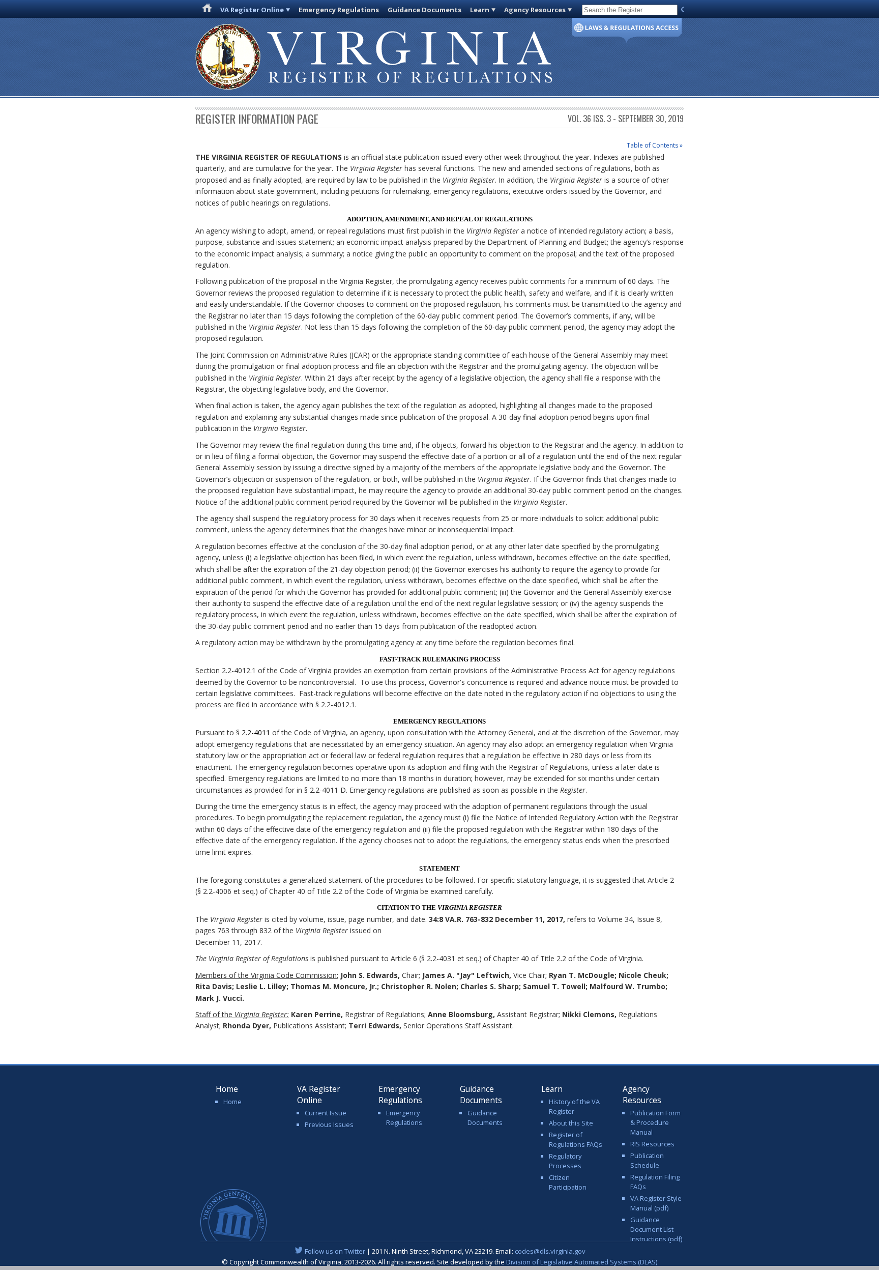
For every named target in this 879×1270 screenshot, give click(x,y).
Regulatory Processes (565, 1160)
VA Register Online (252, 9)
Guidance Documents (424, 9)
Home (232, 1101)
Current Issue (325, 1112)
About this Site (571, 1123)
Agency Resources (535, 9)
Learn (479, 9)
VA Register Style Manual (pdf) (656, 1203)
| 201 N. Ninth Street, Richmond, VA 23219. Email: (445, 1251)
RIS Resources (652, 1143)
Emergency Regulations (339, 9)
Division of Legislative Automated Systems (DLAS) (581, 1261)
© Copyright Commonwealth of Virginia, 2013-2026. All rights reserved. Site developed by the (439, 1261)
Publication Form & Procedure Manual (655, 1122)
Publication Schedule (647, 1160)
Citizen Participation (568, 1182)
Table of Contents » (655, 145)
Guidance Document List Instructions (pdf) (656, 1229)
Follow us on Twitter (335, 1251)
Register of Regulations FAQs (575, 1139)
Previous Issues (329, 1124)
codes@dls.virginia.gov (550, 1251)
